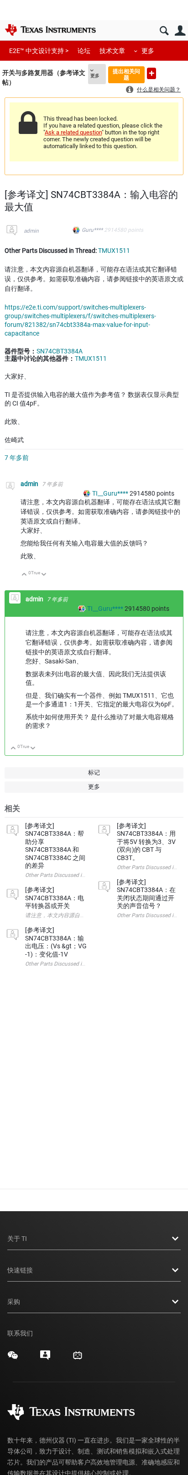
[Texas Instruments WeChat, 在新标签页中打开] (12, 1358)
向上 (24, 575)
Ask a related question (73, 132)
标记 (94, 772)
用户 (180, 31)
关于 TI (17, 1238)
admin (31, 231)
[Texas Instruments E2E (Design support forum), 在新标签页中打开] (45, 1358)
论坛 (84, 50)
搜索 (164, 31)
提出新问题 (151, 73)
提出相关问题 (126, 74)
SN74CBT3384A (60, 351)
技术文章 (112, 50)
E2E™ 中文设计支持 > (38, 50)
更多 (147, 50)
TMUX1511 (114, 250)
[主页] (50, 30)
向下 (44, 575)
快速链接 (20, 1270)
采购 (13, 1301)
